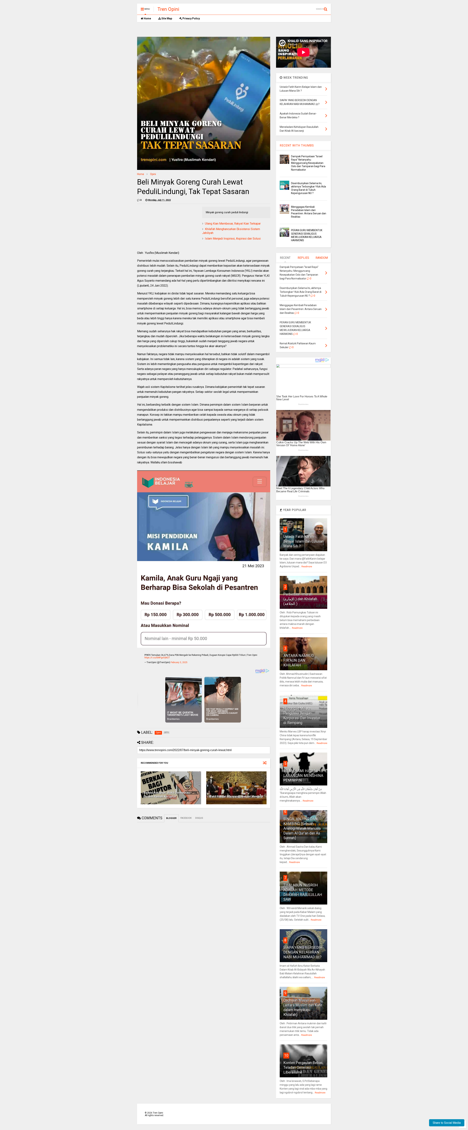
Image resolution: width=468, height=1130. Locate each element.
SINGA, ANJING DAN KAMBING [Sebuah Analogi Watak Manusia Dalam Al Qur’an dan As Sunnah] (302, 828)
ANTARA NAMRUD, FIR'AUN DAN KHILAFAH (298, 660)
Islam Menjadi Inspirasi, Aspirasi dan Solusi (233, 238)
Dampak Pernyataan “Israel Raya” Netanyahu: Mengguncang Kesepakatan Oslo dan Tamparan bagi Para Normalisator (308, 163)
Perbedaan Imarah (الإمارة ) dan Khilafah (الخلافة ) (300, 599)
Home (147, 18)
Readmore (306, 566)
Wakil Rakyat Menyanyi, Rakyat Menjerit (236, 796)
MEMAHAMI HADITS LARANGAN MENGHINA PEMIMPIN (303, 776)
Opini (153, 174)
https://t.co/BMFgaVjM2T (157, 657)
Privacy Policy (191, 18)
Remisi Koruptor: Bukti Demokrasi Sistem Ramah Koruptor (167, 794)
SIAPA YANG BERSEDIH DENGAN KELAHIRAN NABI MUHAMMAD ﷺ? (302, 952)
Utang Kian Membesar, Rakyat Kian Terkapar (233, 223)
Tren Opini (168, 9)
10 (286, 1055)
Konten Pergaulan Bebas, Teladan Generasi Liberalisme (303, 1067)
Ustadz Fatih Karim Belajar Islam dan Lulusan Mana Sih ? (303, 541)
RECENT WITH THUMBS (297, 145)
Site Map (166, 18)
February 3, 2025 (179, 662)
